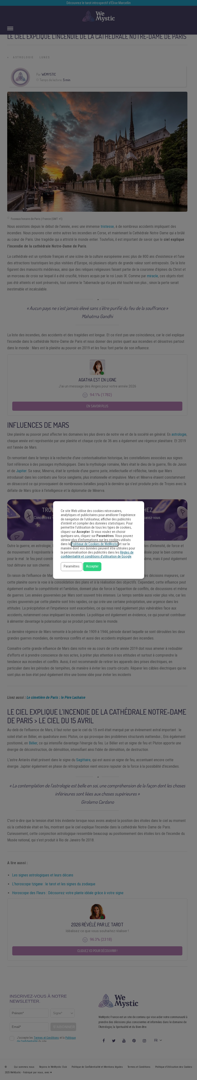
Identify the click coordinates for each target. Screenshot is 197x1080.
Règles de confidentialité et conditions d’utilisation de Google (97, 554)
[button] (71, 566)
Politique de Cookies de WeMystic (94, 544)
